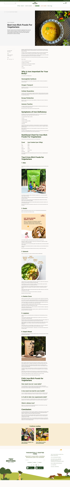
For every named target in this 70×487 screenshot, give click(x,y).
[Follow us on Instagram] (34, 465)
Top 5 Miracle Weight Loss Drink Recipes (27, 443)
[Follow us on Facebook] (32, 465)
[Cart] (65, 3)
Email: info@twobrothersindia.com (56, 463)
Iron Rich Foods (9, 55)
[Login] (61, 3)
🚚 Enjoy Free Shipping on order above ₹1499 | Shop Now (34, 0)
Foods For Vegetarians (10, 22)
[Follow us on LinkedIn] (38, 465)
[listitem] (11, 59)
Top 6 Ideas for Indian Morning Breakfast (41, 443)
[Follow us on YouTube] (36, 465)
